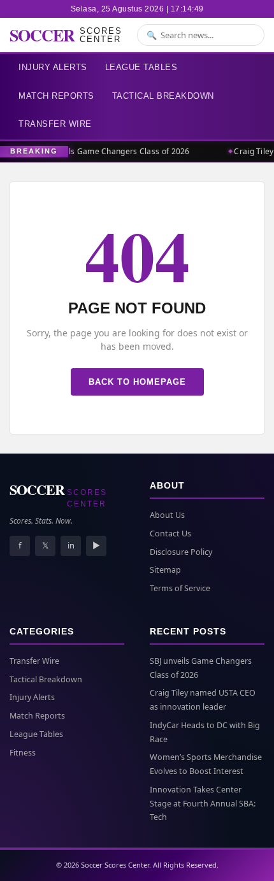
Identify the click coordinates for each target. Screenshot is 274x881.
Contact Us (170, 533)
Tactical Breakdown (163, 96)
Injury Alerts (52, 67)
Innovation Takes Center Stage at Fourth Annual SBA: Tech (203, 803)
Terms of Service (180, 588)
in (71, 545)
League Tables (141, 67)
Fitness (23, 752)
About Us (167, 515)
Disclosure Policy (181, 552)
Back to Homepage (137, 382)
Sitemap (165, 569)
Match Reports (56, 96)
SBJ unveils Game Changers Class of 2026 (111, 151)
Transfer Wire (55, 124)
